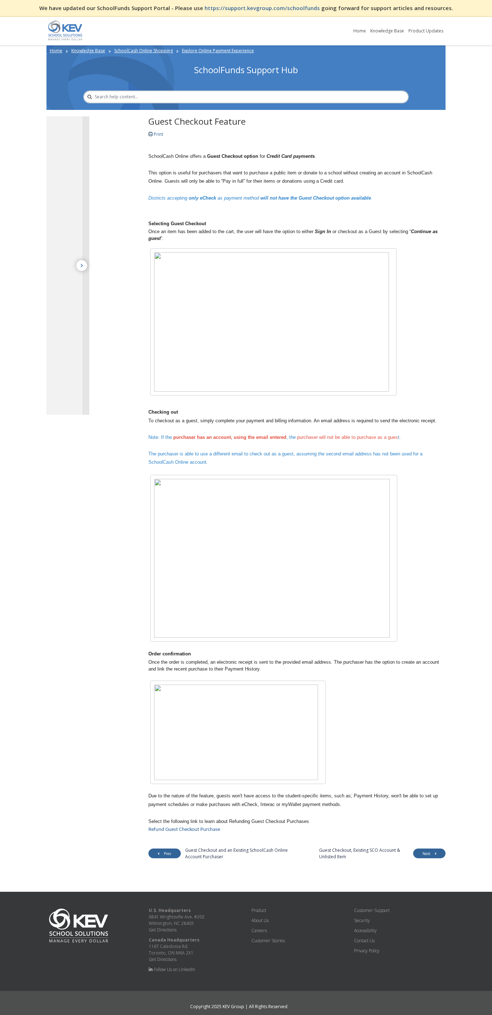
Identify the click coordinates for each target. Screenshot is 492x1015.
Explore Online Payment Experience (218, 51)
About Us (260, 920)
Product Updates (425, 31)
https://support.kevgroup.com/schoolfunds (263, 8)
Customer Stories (268, 941)
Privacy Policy (367, 951)
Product (258, 910)
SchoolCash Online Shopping (143, 51)
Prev (167, 853)
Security (362, 920)
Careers (259, 930)
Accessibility (365, 930)
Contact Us (364, 941)
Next (426, 853)
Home (359, 31)
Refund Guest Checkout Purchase (184, 829)
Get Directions (162, 930)
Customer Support (372, 910)
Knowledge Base (387, 31)
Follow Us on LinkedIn (174, 969)
